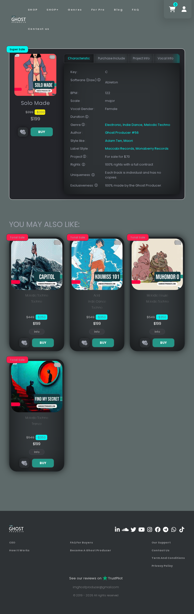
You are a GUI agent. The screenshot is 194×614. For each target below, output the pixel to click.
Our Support (161, 542)
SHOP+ (52, 10)
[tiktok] (182, 529)
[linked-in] (117, 529)
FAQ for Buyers (81, 542)
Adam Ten (113, 140)
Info (36, 332)
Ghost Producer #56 (122, 132)
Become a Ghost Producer (90, 550)
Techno (36, 301)
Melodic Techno (157, 124)
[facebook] (157, 529)
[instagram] (150, 529)
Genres (75, 10)
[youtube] (141, 529)
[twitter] (133, 529)
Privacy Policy (162, 566)
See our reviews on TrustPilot (96, 578)
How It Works (19, 550)
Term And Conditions (168, 558)
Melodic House (157, 295)
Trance (37, 424)
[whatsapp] (174, 529)
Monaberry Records (152, 148)
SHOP (32, 10)
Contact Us (160, 550)
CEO (12, 542)
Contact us (39, 29)
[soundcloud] (125, 529)
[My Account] (184, 9)
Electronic (113, 124)
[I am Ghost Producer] (18, 19)
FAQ (135, 10)
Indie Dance (132, 124)
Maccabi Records (119, 148)
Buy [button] (41, 131)
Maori (128, 140)
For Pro (98, 10)
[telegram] (165, 529)
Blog (118, 10)
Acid (97, 295)
